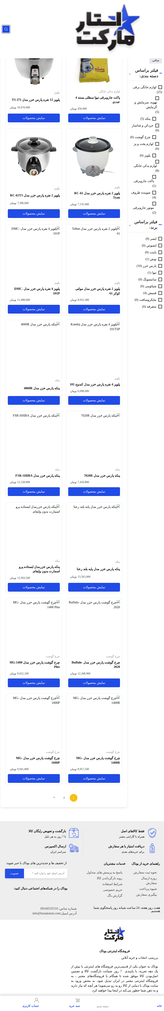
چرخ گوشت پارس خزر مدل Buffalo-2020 (96, 664)
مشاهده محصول (111, 35)
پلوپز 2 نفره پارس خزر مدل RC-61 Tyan (97, 195)
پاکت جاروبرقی (144, 181)
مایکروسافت (147, 299)
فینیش (152, 293)
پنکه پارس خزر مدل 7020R (102, 475)
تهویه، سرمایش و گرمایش (145, 105)
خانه (159, 1005)
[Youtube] (48, 898)
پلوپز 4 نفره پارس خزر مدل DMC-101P (37, 291)
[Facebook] (64, 898)
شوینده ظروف (140, 192)
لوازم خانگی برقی (144, 87)
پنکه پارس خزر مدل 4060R (42, 388)
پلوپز (147, 155)
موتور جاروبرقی (143, 207)
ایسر (153, 238)
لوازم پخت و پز (143, 144)
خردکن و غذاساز (142, 125)
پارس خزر (149, 265)
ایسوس (151, 245)
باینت (153, 252)
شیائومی (150, 286)
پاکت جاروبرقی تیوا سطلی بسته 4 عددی (97, 100)
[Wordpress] (40, 898)
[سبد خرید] (77, 1000)
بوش (153, 259)
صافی (155, 60)
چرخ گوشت (142, 137)
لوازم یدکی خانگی (145, 165)
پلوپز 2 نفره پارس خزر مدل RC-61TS (35, 195)
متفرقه (151, 306)
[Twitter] (56, 898)
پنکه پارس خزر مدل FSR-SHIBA (37, 475)
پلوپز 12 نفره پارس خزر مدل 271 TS (36, 99)
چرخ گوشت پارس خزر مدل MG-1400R (98, 760)
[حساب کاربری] (36, 1000)
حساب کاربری (30, 1005)
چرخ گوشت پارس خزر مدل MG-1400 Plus (35, 664)
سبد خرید (74, 1005)
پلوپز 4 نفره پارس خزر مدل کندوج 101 (95, 384)
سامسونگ (149, 279)
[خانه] (159, 1000)
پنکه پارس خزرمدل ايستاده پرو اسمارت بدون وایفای (39, 569)
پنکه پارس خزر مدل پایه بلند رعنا (98, 569)
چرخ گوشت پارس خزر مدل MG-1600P (38, 760)
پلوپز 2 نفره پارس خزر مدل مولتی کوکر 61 (97, 291)
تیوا (154, 272)
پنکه (147, 118)
